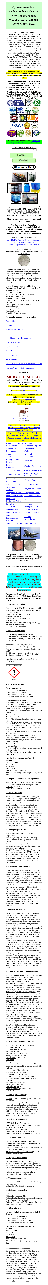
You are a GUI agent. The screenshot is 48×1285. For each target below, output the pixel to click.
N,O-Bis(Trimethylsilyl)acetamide (20, 368)
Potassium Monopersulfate (31, 505)
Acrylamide (10, 325)
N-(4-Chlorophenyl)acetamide (18, 338)
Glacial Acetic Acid (14, 484)
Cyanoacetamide (13, 342)
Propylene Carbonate (10, 505)
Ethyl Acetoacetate (13, 351)
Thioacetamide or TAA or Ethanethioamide (24, 363)
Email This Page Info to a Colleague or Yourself (25, 142)
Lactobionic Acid (31, 484)
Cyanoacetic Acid (13, 346)
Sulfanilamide (11, 359)
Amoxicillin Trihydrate (15, 329)
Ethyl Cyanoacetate (14, 355)
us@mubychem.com (27, 399)
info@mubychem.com (27, 390)
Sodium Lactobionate (29, 517)
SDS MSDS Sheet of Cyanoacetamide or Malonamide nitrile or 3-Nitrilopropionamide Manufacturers (24, 242)
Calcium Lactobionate (11, 466)
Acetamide (10, 321)
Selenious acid (12, 509)
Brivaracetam (11, 334)
